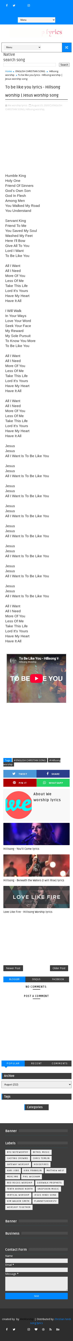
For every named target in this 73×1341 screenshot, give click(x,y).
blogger (14, 979)
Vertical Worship (18, 1195)
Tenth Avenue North (20, 1189)
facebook (58, 979)
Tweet (23, 774)
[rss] (50, 1329)
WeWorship (27, 1319)
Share (55, 774)
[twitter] (14, 5)
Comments (60, 1063)
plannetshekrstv (45, 1201)
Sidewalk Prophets (49, 1182)
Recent (36, 1063)
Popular (13, 1063)
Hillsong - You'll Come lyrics (21, 848)
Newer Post (13, 968)
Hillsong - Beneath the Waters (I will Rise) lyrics (33, 880)
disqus (36, 979)
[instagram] (28, 5)
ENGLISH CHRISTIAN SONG (30, 71)
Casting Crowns (17, 1158)
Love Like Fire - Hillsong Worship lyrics (27, 912)
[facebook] (7, 5)
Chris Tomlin (41, 1158)
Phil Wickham (31, 1176)
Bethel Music (41, 1152)
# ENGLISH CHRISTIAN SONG (30, 760)
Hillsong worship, (35, 109)
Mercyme (13, 1176)
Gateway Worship (18, 1164)
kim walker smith (18, 1201)
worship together (19, 1207)
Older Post (59, 968)
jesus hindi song (45, 1195)
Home (8, 71)
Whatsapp (56, 783)
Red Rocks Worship (20, 1182)
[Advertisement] (36, 143)
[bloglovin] (36, 1329)
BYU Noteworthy (17, 1152)
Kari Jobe (13, 1170)
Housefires (41, 1164)
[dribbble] (43, 1329)
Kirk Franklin (33, 1170)
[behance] (58, 1329)
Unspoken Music (48, 1189)
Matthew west (55, 1170)
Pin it (23, 783)
